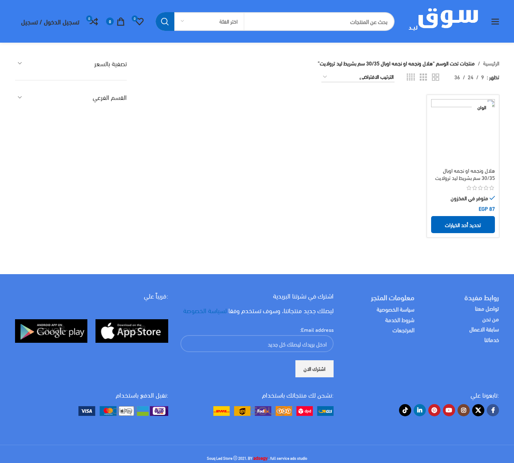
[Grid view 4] (411, 77)
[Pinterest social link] (434, 410)
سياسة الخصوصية (395, 309)
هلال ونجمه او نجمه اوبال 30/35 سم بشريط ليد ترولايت (465, 173)
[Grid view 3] (423, 77)
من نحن (490, 319)
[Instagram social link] (464, 410)
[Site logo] (443, 20)
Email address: (317, 329)
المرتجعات (403, 330)
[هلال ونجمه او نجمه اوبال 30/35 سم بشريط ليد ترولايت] (462, 130)
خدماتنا (491, 339)
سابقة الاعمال (483, 329)
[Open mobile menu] (495, 21)
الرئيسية (491, 63)
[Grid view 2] (435, 77)
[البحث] (165, 21)
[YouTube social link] (449, 410)
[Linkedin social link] (420, 410)
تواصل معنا (487, 308)
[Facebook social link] (493, 410)
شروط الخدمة (399, 319)
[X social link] (478, 410)
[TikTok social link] (405, 410)
